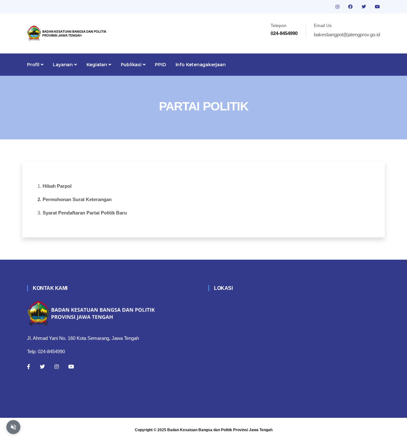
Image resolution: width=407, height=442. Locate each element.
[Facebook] (28, 366)
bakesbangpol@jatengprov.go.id (347, 34)
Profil (34, 64)
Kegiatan (97, 64)
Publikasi (132, 64)
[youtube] (377, 6)
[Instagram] (56, 366)
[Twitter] (42, 366)
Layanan (63, 64)
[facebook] (351, 6)
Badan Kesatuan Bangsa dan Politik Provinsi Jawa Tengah (219, 430)
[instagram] (338, 6)
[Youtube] (71, 366)
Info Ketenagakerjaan (201, 64)
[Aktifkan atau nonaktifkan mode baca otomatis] (13, 427)
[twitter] (364, 6)
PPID (160, 64)
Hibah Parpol (57, 186)
